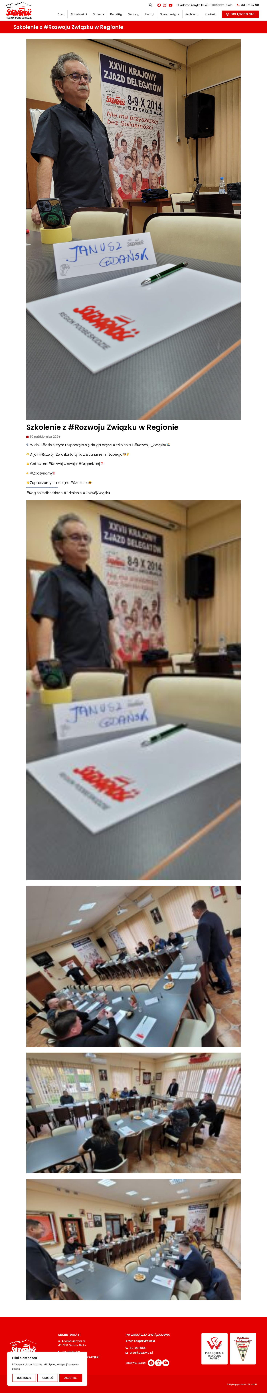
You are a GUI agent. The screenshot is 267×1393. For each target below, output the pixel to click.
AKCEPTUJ (70, 1377)
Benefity (116, 14)
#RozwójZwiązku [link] (96, 492)
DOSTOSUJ (24, 1377)
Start (61, 14)
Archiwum (192, 14)
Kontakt (210, 14)
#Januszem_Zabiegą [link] (104, 454)
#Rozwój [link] (55, 463)
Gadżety (133, 14)
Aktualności (78, 14)
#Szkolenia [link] (79, 482)
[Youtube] (170, 5)
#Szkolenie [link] (73, 492)
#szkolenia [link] (122, 445)
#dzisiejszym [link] (53, 445)
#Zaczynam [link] (40, 473)
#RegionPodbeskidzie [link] (44, 492)
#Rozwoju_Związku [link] (150, 445)
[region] (47, 1369)
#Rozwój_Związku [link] (54, 454)
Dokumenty (168, 14)
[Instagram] (164, 5)
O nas (97, 14)
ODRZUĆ (47, 1377)
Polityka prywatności (237, 1384)
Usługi (149, 14)
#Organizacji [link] (89, 463)
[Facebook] (159, 5)
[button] (150, 5)
